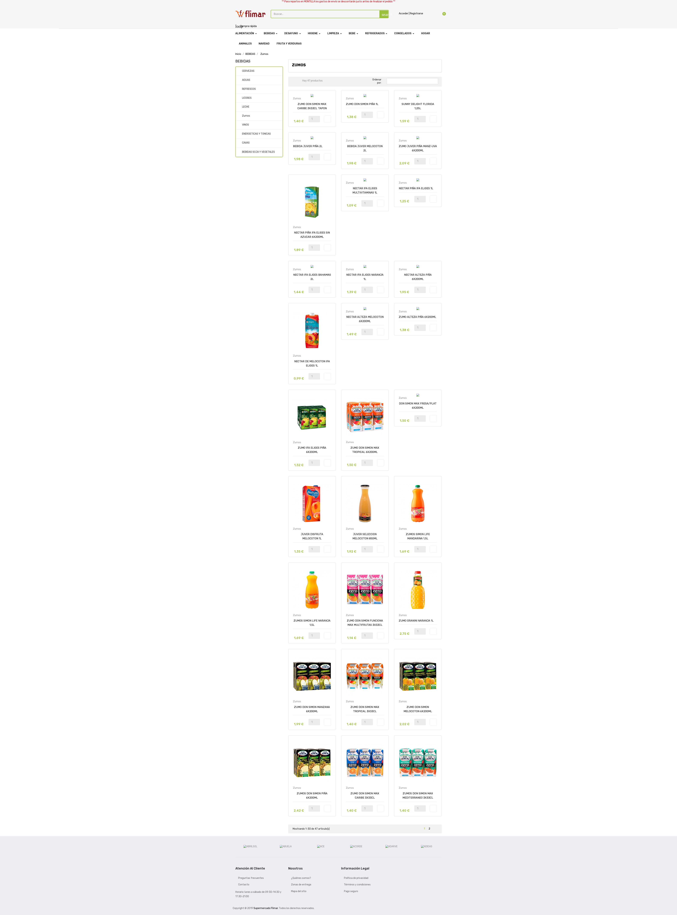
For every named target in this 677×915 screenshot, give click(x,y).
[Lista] (299, 81)
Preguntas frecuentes (251, 878)
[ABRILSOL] (250, 846)
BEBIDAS (242, 61)
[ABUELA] (286, 846)
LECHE (245, 106)
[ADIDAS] (426, 846)
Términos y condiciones (357, 884)
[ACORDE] (356, 846)
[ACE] (321, 846)
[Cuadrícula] (294, 81)
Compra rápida (246, 26)
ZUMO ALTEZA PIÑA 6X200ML (417, 317)
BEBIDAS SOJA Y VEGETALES (258, 151)
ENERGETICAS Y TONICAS (256, 133)
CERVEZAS (248, 70)
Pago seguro (351, 891)
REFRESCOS (249, 88)
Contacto (243, 884)
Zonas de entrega (301, 884)
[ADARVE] (391, 846)
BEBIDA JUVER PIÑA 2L (307, 146)
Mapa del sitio (298, 891)
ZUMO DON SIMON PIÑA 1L (362, 104)
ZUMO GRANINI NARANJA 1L (416, 620)
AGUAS (246, 79)
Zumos (246, 115)
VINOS (245, 124)
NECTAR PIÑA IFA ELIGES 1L (416, 188)
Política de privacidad (356, 878)
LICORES (247, 97)
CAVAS (246, 142)
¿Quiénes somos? (301, 878)
